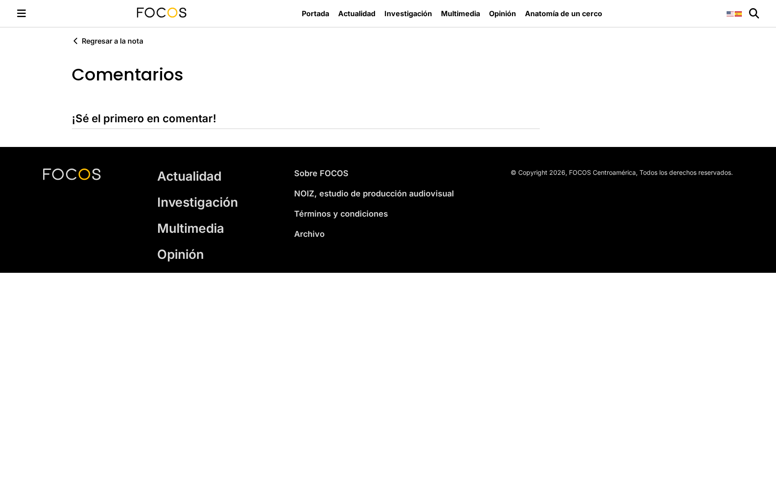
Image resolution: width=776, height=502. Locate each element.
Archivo (309, 234)
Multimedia (460, 13)
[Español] (739, 13)
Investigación (408, 13)
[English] (731, 13)
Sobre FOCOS (321, 173)
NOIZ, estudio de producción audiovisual (374, 193)
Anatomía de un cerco (563, 13)
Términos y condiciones (341, 213)
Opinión (502, 13)
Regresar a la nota (112, 40)
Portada (315, 13)
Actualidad (356, 13)
